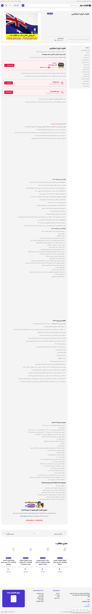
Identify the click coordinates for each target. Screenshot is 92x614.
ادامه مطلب (60, 572)
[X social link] (61, 40)
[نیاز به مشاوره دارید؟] (34, 92)
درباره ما (58, 593)
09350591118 (87, 606)
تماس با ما (57, 595)
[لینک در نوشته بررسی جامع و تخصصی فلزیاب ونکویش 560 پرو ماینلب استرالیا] (42, 552)
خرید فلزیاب (29, 516)
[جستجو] (23, 5)
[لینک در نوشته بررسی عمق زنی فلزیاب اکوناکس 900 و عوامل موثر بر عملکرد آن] (25, 552)
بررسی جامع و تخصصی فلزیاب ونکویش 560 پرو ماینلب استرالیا (43, 562)
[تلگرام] (80, 609)
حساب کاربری (57, 598)
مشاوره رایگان (16, 5)
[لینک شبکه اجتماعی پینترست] (59, 40)
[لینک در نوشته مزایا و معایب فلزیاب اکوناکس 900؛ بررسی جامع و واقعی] (8, 552)
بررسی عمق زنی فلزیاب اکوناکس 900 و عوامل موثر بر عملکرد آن (25, 562)
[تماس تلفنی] (87, 609)
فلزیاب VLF (41, 595)
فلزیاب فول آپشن (85, 72)
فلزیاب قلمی (86, 74)
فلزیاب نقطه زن (85, 76)
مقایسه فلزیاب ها (85, 83)
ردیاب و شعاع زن (85, 62)
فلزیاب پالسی (86, 67)
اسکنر (88, 53)
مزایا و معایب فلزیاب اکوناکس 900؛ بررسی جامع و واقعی (8, 562)
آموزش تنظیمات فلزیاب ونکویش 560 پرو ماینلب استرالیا (60, 562)
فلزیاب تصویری (86, 69)
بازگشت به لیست (34, 533)
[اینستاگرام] (77, 609)
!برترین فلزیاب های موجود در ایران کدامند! (34, 510)
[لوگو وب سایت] (85, 5)
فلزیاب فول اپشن (40, 601)
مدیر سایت (79, 39)
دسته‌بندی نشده (85, 60)
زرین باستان (67, 612)
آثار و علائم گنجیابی (85, 50)
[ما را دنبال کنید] (34, 83)
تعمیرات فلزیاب (23, 516)
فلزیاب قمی (41, 600)
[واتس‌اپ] (84, 609)
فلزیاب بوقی (86, 64)
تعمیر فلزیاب (86, 57)
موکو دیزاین (3, 612)
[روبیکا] (73, 609)
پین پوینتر (87, 55)
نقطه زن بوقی (86, 86)
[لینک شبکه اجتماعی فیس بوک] (62, 40)
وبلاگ (58, 596)
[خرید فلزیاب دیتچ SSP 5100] (34, 65)
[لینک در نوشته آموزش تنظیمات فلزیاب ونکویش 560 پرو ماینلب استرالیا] (60, 552)
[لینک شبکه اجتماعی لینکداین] (57, 40)
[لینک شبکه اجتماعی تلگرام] (55, 40)
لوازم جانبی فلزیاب (85, 79)
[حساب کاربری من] (10, 5)
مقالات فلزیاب (50, 13)
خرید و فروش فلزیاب (33, 513)
